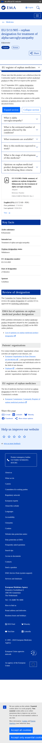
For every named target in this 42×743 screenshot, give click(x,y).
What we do (9, 478)
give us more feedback (12, 443)
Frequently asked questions (15, 545)
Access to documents (13, 556)
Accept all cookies (21, 730)
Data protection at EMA (14, 540)
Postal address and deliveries (15, 610)
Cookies (24, 721)
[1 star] (4, 436)
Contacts (8, 562)
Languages (9, 511)
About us (8, 473)
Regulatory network (12, 495)
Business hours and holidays (15, 616)
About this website (12, 506)
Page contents (10, 68)
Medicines (10, 22)
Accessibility (10, 517)
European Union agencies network (14, 652)
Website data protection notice (16, 534)
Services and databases (13, 579)
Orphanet (8, 368)
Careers (8, 484)
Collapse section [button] (31, 109)
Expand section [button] (11, 109)
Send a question (11, 567)
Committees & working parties (16, 489)
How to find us (10, 605)
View (5, 213)
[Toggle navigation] (37, 15)
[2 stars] (6, 436)
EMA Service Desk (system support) (18, 573)
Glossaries (9, 523)
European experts (11, 501)
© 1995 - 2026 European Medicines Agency (18, 641)
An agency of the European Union (15, 664)
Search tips (9, 550)
